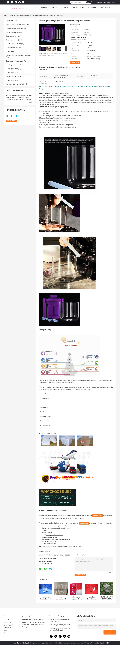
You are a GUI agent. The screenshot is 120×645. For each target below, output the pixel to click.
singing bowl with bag (60, 546)
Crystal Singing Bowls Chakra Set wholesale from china (60, 629)
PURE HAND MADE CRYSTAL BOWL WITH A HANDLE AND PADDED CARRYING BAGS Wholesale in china (106, 598)
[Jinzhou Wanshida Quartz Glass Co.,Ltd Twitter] (12, 2)
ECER (107, 643)
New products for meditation (15, 84)
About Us (54, 8)
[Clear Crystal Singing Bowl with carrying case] (45, 588)
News (101, 8)
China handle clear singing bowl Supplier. (34, 643)
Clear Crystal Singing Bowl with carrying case (45, 598)
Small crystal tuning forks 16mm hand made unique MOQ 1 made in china (33, 623)
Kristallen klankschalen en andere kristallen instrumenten (91, 598)
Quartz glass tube (12, 69)
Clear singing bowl (21, 15)
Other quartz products (13, 76)
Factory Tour (65, 8)
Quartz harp (10, 51)
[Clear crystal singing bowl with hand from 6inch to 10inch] (76, 588)
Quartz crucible (11, 80)
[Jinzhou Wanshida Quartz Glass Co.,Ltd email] (8, 116)
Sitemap (6, 633)
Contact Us (92, 8)
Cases (107, 8)
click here (66, 526)
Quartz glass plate (12, 65)
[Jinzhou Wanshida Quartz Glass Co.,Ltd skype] (18, 116)
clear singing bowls (48, 546)
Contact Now (75, 62)
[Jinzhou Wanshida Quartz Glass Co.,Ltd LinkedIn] (16, 2)
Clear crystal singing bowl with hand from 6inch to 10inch (76, 598)
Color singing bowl (12, 36)
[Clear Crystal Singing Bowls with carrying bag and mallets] (52, 35)
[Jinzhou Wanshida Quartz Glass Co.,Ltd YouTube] (19, 2)
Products (44, 8)
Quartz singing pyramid (13, 44)
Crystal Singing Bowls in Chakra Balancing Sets (59, 620)
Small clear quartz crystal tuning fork (33, 619)
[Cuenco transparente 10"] (61, 588)
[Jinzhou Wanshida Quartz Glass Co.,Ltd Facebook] (8, 2)
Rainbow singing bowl (13, 32)
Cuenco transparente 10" (61, 598)
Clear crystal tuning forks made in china (34, 627)
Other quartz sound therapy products (18, 55)
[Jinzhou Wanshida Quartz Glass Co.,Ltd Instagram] (23, 2)
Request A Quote (101, 2)
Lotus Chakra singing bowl (14, 28)
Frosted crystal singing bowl (15, 24)
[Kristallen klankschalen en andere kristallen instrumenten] (91, 588)
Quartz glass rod (11, 72)
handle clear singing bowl (75, 546)
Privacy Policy (17, 643)
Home (36, 8)
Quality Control (79, 8)
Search (89, 2)
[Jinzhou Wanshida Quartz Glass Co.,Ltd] (18, 8)
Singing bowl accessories (14, 61)
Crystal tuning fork (12, 48)
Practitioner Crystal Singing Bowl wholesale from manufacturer (60, 625)
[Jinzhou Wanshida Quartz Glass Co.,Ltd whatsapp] (13, 116)
